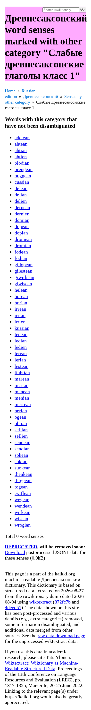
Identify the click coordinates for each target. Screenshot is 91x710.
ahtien (21, 156)
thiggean (23, 480)
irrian (20, 315)
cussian (22, 182)
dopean (22, 226)
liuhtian (22, 372)
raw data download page (61, 635)
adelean (22, 137)
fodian (21, 258)
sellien (21, 436)
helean (21, 290)
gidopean (24, 264)
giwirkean (24, 277)
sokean (21, 455)
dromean (23, 239)
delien (21, 201)
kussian (22, 328)
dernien (22, 213)
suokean (23, 467)
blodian (22, 163)
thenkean (23, 474)
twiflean (23, 493)
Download (15, 552)
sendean (22, 442)
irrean (20, 309)
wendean (23, 506)
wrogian (23, 525)
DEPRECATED (21, 546)
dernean (22, 207)
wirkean (22, 512)
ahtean (21, 144)
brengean (24, 169)
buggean (23, 175)
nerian (21, 410)
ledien (21, 347)
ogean (20, 417)
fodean (21, 251)
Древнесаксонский (40, 96)
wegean (22, 499)
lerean (21, 353)
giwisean (23, 283)
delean (21, 188)
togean (21, 486)
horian (21, 302)
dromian (23, 245)
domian (22, 220)
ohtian (21, 423)
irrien (20, 321)
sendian (22, 448)
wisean (21, 518)
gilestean (23, 271)
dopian (21, 232)
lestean (21, 366)
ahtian (21, 150)
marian (21, 385)
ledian (21, 340)
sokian (21, 461)
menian (22, 398)
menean (22, 391)
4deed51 (13, 607)
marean (22, 378)
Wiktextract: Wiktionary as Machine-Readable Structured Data (42, 665)
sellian (21, 429)
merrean (23, 404)
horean (21, 296)
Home (10, 90)
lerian (20, 359)
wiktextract (40, 601)
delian (21, 194)
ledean (21, 334)
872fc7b (63, 601)
